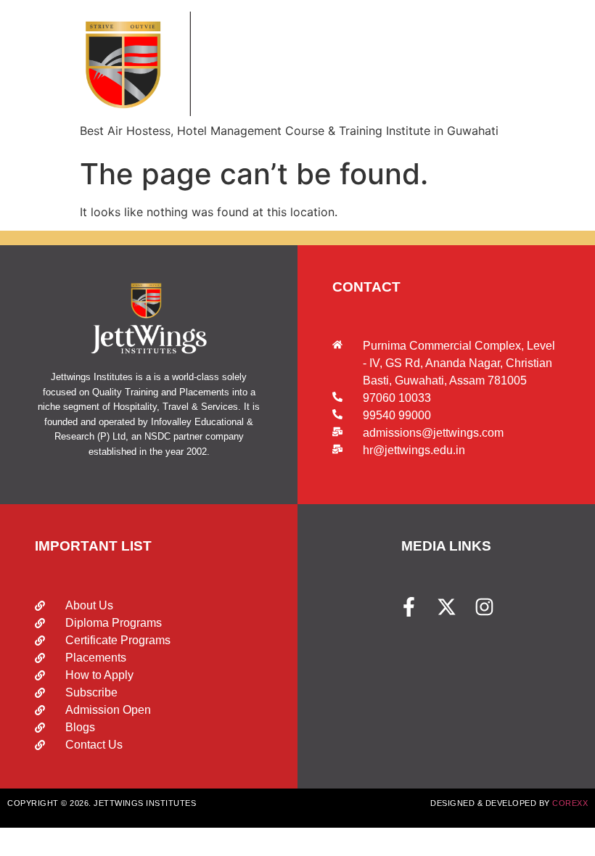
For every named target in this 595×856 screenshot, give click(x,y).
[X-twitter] (446, 607)
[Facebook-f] (409, 607)
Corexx (570, 803)
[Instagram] (484, 607)
